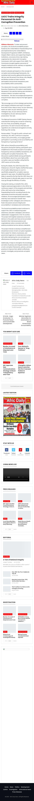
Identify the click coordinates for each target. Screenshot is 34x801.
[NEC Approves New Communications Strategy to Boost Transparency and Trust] (9, 359)
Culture (21, 362)
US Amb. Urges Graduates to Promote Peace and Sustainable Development (8, 319)
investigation (8, 343)
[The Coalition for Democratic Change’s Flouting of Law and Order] (7, 589)
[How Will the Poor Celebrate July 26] (7, 574)
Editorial (6, 556)
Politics (17, 787)
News (12, 12)
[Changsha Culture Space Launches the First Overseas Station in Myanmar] (24, 359)
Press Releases (19, 12)
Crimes (20, 343)
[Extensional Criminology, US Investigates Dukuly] (9, 628)
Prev (6, 378)
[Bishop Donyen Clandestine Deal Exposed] (24, 628)
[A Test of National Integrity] (17, 549)
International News (25, 789)
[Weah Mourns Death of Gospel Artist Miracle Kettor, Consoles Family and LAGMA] (24, 515)
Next (10, 378)
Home (6, 787)
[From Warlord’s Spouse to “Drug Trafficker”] (24, 340)
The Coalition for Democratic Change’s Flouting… (21, 587)
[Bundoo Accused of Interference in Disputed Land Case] (9, 340)
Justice (5, 789)
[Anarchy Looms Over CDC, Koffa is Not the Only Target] (7, 581)
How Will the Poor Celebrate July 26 (20, 572)
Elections (6, 362)
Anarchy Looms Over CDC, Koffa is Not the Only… (20, 580)
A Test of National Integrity (13, 560)
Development (5, 12)
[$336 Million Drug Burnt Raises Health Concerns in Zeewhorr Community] (24, 610)
